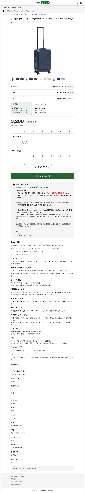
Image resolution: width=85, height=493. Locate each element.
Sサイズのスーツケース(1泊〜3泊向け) (36, 14)
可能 (21, 125)
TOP (12, 14)
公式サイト (20, 468)
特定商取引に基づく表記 (18, 476)
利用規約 (13, 479)
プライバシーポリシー (17, 481)
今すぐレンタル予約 (42, 176)
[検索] (77, 3)
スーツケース (19, 14)
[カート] (81, 3)
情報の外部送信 (15, 484)
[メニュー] (4, 3)
